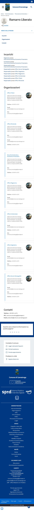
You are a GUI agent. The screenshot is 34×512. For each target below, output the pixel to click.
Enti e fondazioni (16, 414)
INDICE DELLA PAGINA (7, 31)
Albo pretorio (16, 463)
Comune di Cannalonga (20, 7)
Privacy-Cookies (5, 501)
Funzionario (7, 62)
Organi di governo (16, 410)
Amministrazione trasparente (16, 465)
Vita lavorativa (16, 430)
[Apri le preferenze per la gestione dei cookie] (3, 509)
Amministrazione (9, 14)
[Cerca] (31, 7)
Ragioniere (7, 58)
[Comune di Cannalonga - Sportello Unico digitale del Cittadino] (7, 7)
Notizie (16, 452)
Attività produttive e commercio (16, 432)
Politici (16, 417)
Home (2, 14)
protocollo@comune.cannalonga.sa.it (16, 480)
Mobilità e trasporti (16, 438)
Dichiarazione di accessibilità (16, 494)
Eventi (16, 456)
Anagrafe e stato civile (16, 426)
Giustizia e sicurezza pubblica (16, 440)
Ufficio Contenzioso (20, 76)
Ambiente (16, 444)
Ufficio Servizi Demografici (22, 69)
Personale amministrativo (21, 14)
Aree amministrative (16, 408)
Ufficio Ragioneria (19, 73)
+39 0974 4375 (16, 476)
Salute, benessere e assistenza (16, 447)
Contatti (16, 468)
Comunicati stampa (16, 454)
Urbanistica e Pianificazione (16, 434)
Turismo (16, 436)
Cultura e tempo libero (16, 428)
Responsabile (7, 65)
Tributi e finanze (16, 442)
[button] (32, 2)
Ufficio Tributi (18, 78)
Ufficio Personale (19, 80)
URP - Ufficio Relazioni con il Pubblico (16, 482)
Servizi (16, 424)
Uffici (16, 412)
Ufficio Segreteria (19, 71)
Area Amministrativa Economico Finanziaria (15, 59)
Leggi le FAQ (16, 490)
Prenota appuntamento (16, 488)
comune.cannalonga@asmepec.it (16, 478)
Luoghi (16, 421)
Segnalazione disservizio (16, 492)
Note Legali (13, 501)
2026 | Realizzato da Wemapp (17, 505)
